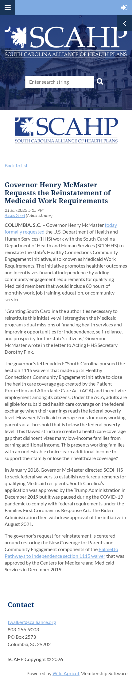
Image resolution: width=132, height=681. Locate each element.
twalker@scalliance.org (32, 622)
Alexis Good (15, 215)
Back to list (16, 165)
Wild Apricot (66, 673)
